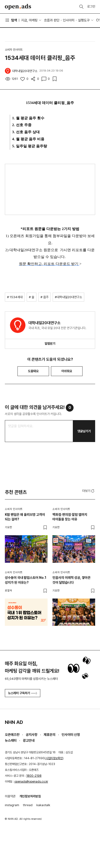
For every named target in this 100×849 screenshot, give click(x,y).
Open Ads (18, 7)
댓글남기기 (84, 431)
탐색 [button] (14, 20)
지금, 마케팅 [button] (29, 20)
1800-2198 (34, 775)
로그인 (91, 6)
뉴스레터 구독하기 (19, 693)
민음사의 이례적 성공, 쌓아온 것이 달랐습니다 (71, 580)
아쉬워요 (66, 371)
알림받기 (50, 343)
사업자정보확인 (54, 758)
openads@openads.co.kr (31, 781)
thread (28, 805)
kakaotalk (43, 805)
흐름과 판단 (51, 20)
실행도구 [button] (84, 20)
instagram (12, 805)
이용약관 (10, 796)
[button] (88, 491)
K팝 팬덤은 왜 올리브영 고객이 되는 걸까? (25, 517)
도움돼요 (33, 371)
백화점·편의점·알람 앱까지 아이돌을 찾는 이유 (69, 517)
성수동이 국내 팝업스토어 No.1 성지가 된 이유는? (25, 580)
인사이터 (69, 20)
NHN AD (14, 722)
